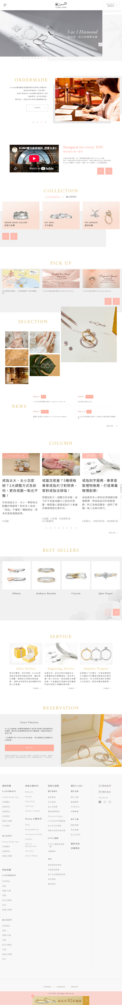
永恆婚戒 (6, 816)
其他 (4, 905)
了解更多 (37, 108)
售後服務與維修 (54, 865)
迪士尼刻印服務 (54, 825)
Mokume (29, 791)
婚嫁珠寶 (75, 825)
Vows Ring (30, 801)
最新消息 (75, 843)
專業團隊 (75, 802)
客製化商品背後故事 (56, 830)
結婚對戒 (6, 806)
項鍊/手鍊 (6, 890)
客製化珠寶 (7, 821)
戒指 (4, 886)
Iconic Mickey (31, 855)
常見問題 (52, 879)
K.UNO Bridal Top (10, 797)
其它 (4, 959)
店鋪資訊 (75, 848)
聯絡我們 (52, 884)
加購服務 (52, 851)
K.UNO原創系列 (53, 197)
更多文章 (112, 533)
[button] (104, 44)
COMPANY (61, 987)
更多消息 (110, 426)
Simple (28, 796)
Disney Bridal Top (10, 841)
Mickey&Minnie (32, 829)
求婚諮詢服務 (54, 869)
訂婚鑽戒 (6, 802)
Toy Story (29, 851)
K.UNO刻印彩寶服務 (56, 821)
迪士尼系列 (71, 197)
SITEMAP (47, 987)
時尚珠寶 (75, 829)
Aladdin (28, 839)
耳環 (4, 895)
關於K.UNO (76, 785)
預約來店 (29, 748)
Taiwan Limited (32, 810)
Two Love (29, 806)
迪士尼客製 (53, 806)
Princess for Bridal (33, 834)
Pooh (27, 824)
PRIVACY (74, 987)
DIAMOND (75, 806)
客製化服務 (53, 785)
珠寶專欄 (75, 811)
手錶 (4, 949)
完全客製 (52, 802)
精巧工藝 (75, 797)
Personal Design (55, 816)
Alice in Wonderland (30, 844)
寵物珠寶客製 (54, 811)
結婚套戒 (6, 811)
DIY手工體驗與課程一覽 (56, 845)
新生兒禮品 (7, 900)
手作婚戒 (6, 825)
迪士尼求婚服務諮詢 (56, 874)
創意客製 (52, 797)
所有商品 (6, 881)
